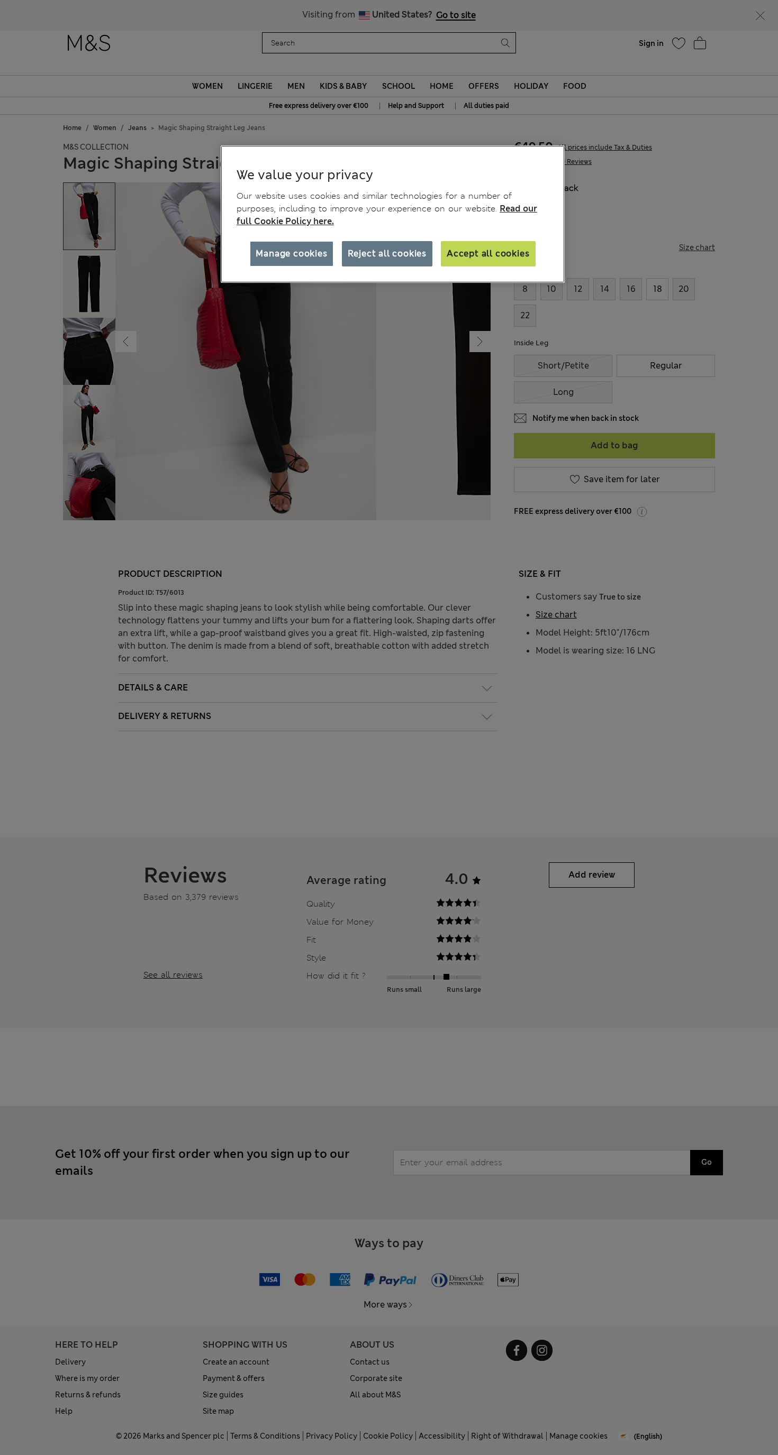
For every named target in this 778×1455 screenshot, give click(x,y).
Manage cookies (291, 253)
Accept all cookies (488, 253)
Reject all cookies (387, 253)
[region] (393, 214)
